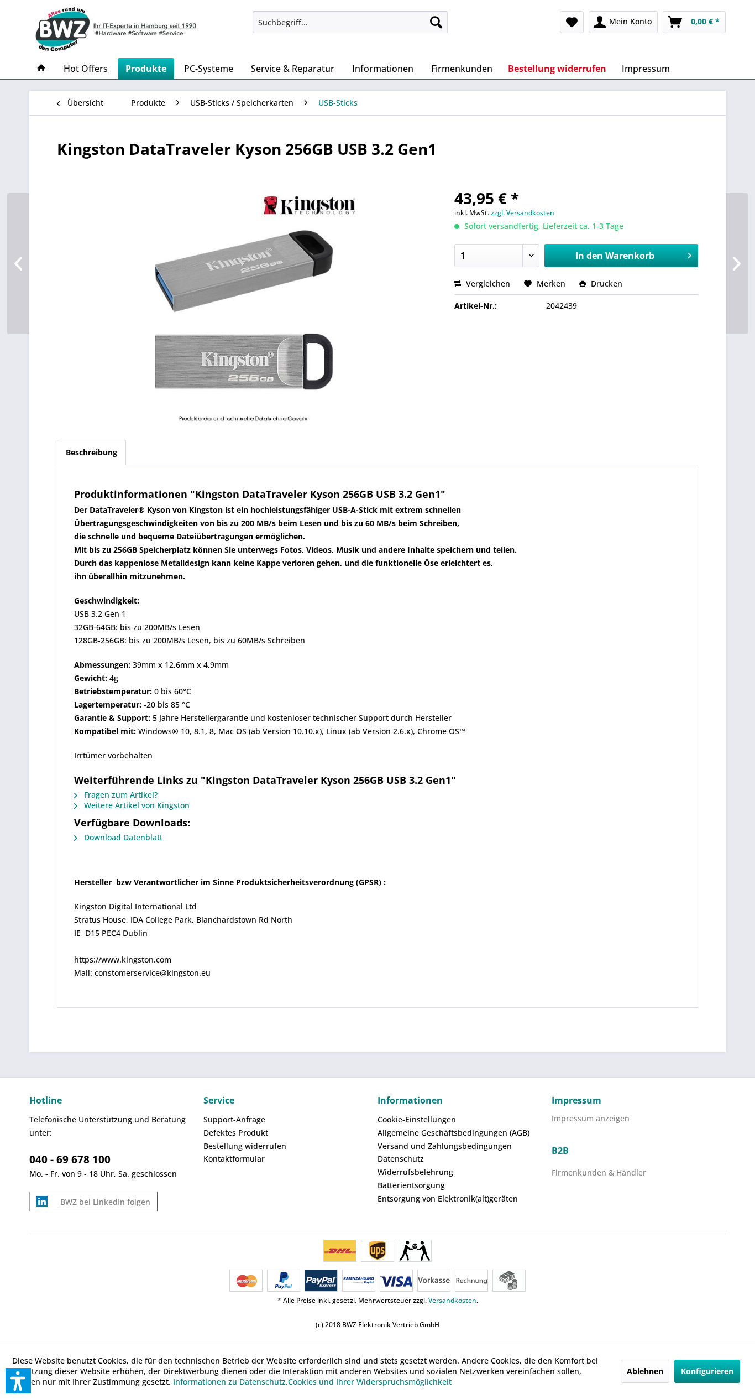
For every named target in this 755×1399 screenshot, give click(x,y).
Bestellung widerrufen (244, 1146)
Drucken (605, 283)
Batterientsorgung (411, 1185)
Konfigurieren (707, 1371)
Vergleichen (487, 283)
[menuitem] (350, 22)
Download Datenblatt (122, 837)
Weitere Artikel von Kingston (136, 805)
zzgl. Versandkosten (522, 212)
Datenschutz (401, 1158)
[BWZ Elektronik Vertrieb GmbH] (136, 29)
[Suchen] (436, 22)
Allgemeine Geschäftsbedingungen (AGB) (453, 1132)
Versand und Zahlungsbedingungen (445, 1146)
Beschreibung (91, 452)
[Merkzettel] (572, 22)
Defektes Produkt (235, 1132)
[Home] (41, 68)
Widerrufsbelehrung (415, 1172)
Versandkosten (452, 1300)
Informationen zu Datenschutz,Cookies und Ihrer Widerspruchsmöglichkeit (312, 1381)
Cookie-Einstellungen (417, 1119)
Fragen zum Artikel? (120, 794)
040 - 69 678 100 (70, 1159)
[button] (18, 1380)
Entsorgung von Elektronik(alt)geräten (448, 1198)
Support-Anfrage (234, 1119)
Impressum (576, 1100)
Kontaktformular (234, 1158)
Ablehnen (645, 1371)
